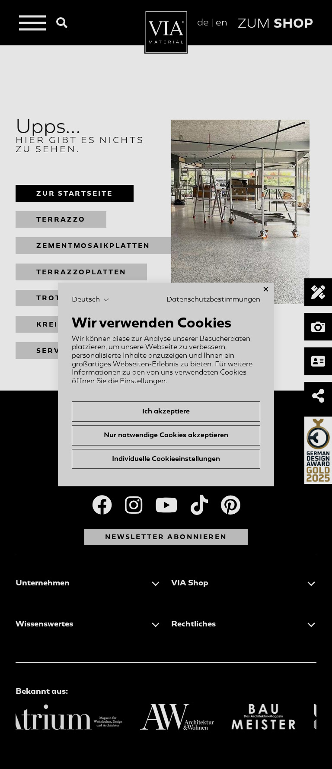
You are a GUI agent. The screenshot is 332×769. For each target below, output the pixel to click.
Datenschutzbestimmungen (213, 299)
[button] (90, 300)
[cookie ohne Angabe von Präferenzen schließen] (266, 289)
